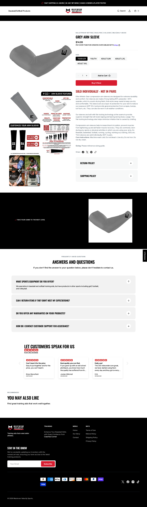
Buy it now (96, 83)
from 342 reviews (31, 352)
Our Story (76, 434)
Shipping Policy (91, 437)
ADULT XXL (83, 63)
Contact (76, 437)
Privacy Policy (91, 441)
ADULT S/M (106, 59)
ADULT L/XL (121, 59)
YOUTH (94, 59)
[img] (74, 350)
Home (75, 430)
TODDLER (83, 59)
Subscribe (48, 464)
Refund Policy (91, 434)
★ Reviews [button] (145, 255)
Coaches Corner (50, 437)
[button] (121, 10)
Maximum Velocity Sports (23, 498)
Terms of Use (91, 430)
